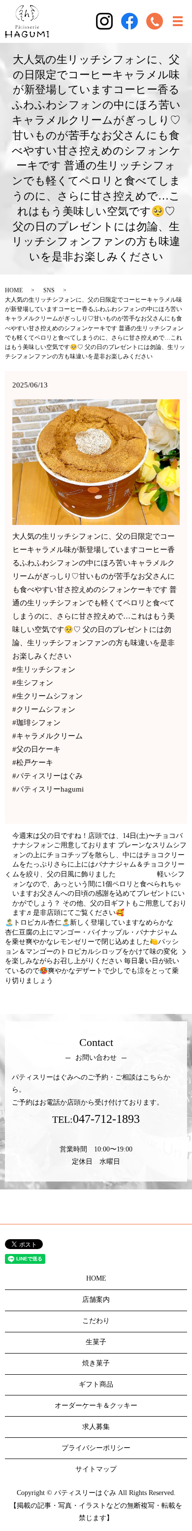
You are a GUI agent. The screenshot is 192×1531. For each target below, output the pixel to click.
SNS (49, 290)
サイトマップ (96, 1469)
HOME (14, 290)
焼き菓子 (96, 1363)
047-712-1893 (106, 1119)
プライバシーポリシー (96, 1448)
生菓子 (96, 1342)
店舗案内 (96, 1299)
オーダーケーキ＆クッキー (96, 1405)
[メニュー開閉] (178, 21)
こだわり (96, 1320)
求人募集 (96, 1426)
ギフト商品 (96, 1384)
